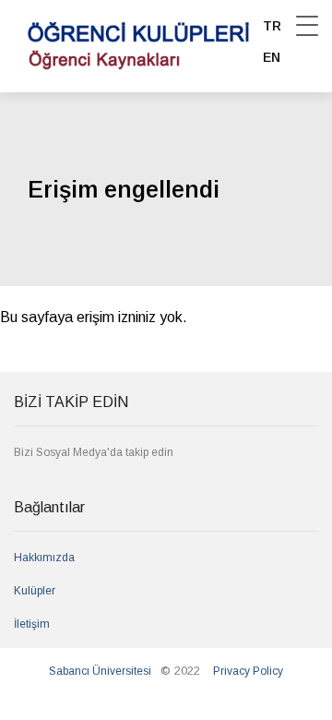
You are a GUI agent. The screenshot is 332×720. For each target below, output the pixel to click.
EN (271, 57)
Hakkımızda (44, 557)
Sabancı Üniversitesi (100, 671)
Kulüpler (34, 590)
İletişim (32, 624)
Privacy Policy (248, 671)
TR (272, 25)
